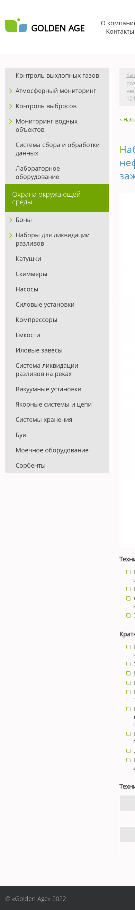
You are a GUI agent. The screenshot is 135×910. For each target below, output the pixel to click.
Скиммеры (31, 274)
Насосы (27, 289)
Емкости (28, 335)
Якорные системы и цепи (54, 404)
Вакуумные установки (48, 389)
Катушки (28, 258)
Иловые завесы (39, 350)
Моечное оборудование (52, 450)
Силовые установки (45, 304)
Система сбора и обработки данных (58, 149)
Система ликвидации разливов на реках (47, 369)
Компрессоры (36, 319)
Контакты (120, 31)
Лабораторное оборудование (38, 172)
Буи (21, 435)
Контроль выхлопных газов (57, 75)
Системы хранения (44, 419)
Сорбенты (31, 465)
